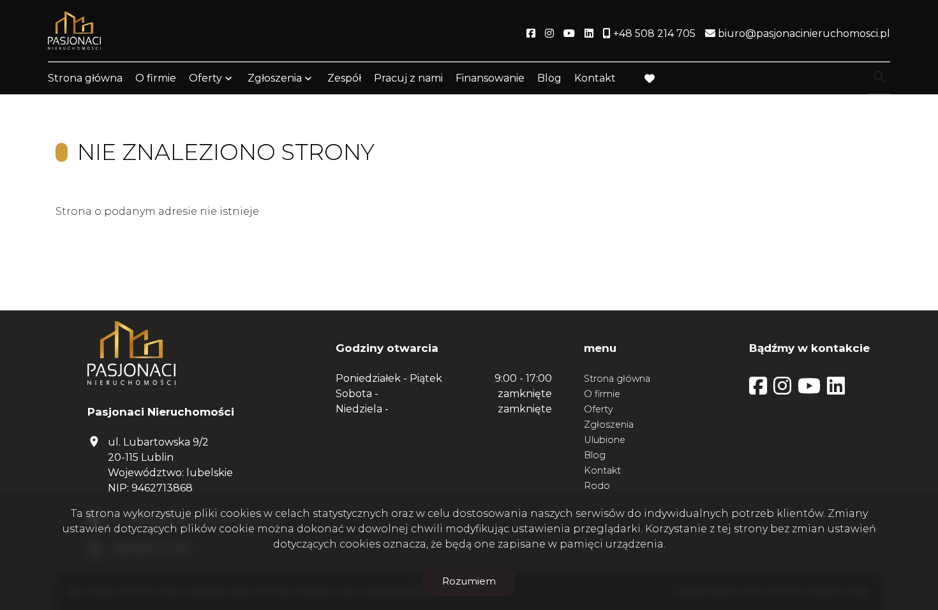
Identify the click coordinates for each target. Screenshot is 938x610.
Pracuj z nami (408, 78)
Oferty (205, 78)
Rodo (597, 485)
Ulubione (604, 440)
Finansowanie (490, 78)
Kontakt (595, 78)
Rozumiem (469, 581)
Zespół (344, 78)
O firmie (155, 78)
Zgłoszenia (609, 424)
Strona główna (85, 78)
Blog (549, 78)
